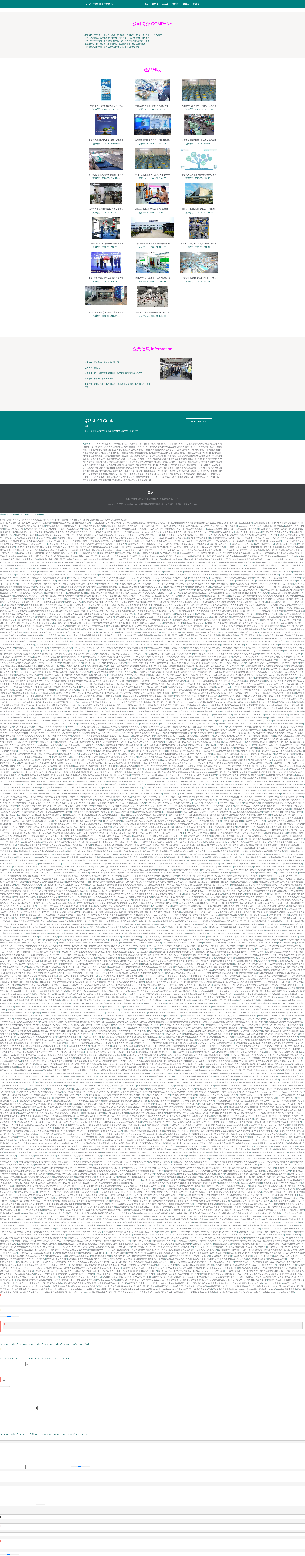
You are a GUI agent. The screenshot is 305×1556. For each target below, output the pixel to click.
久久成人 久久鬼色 (215, 529)
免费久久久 (258, 690)
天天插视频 (173, 787)
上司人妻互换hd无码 (269, 751)
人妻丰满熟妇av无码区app (57, 705)
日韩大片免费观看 (241, 715)
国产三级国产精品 (165, 848)
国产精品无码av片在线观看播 (136, 675)
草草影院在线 (255, 851)
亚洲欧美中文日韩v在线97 (244, 696)
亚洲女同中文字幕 (293, 599)
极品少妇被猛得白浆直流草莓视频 (52, 851)
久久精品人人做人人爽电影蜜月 (22, 699)
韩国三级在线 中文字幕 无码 (144, 611)
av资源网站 (181, 745)
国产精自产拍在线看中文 (105, 544)
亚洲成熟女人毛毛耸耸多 (151, 541)
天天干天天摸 (108, 678)
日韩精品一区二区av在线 (167, 660)
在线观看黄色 (272, 821)
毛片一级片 (93, 857)
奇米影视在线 (217, 572)
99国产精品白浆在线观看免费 (197, 836)
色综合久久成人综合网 (170, 632)
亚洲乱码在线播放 (245, 830)
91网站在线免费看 (244, 702)
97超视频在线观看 (296, 833)
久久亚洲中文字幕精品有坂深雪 (289, 812)
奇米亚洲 (197, 654)
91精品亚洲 (251, 663)
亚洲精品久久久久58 (37, 766)
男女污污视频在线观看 (52, 575)
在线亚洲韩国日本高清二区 (263, 772)
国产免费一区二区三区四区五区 (63, 608)
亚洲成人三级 (236, 596)
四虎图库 (46, 739)
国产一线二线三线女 (257, 602)
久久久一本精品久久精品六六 (182, 568)
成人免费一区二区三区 (100, 778)
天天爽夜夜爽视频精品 (285, 745)
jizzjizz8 (255, 651)
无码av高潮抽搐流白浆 (136, 648)
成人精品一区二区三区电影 (180, 757)
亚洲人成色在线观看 (285, 623)
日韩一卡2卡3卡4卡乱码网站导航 (267, 541)
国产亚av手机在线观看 (60, 836)
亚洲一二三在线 (19, 608)
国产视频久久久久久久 (225, 581)
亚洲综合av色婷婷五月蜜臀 (20, 827)
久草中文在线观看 (98, 590)
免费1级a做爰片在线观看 (176, 672)
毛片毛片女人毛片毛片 (78, 651)
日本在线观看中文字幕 (100, 696)
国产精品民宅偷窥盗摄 (104, 535)
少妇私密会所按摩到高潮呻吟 (277, 629)
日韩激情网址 (111, 526)
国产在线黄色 (5, 608)
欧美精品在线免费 (295, 827)
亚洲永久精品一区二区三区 (280, 565)
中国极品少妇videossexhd (238, 568)
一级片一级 (176, 590)
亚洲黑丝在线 (99, 645)
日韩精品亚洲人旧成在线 (137, 651)
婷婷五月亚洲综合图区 (222, 715)
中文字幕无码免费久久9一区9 (205, 803)
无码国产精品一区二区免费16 (285, 763)
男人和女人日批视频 (16, 678)
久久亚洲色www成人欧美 (140, 839)
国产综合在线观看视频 (267, 584)
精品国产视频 (226, 696)
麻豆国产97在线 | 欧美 (31, 669)
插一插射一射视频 (285, 584)
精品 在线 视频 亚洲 (250, 547)
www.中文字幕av (208, 526)
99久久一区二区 (217, 797)
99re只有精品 (20, 745)
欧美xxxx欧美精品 (251, 803)
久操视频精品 (217, 848)
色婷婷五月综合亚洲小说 (13, 559)
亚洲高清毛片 (267, 526)
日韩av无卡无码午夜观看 (127, 553)
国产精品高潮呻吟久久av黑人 (200, 550)
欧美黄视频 (115, 696)
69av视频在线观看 (264, 721)
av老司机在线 (230, 702)
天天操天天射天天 (185, 763)
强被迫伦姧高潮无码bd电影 (217, 596)
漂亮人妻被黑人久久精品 (181, 602)
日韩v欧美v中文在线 (266, 699)
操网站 (204, 657)
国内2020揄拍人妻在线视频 (212, 790)
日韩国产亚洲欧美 (60, 687)
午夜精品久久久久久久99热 (255, 657)
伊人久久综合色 (21, 733)
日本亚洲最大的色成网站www (113, 648)
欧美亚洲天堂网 (277, 611)
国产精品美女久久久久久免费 (75, 559)
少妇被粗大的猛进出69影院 (232, 645)
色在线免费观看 (28, 812)
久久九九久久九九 (161, 568)
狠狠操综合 (5, 839)
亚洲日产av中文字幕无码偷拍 (17, 748)
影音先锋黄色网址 (224, 620)
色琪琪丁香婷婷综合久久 (39, 556)
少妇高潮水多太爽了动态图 (25, 538)
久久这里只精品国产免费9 (102, 757)
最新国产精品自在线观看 (288, 550)
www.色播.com (161, 657)
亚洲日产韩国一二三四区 (265, 675)
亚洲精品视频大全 (154, 648)
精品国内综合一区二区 (20, 721)
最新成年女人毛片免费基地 (222, 836)
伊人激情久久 (265, 529)
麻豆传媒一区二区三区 (238, 623)
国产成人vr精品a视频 (140, 669)
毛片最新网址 (56, 654)
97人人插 (56, 641)
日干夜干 (117, 848)
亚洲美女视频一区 (170, 638)
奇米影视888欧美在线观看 (206, 635)
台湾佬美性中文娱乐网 (236, 778)
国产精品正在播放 (118, 778)
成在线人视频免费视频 (220, 617)
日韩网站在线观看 (279, 529)
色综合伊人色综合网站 (9, 724)
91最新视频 (60, 538)
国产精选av (253, 654)
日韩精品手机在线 (82, 523)
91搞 (113, 611)
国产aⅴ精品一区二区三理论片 (129, 742)
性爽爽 (72, 857)
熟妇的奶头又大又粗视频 (189, 565)
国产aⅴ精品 (32, 526)
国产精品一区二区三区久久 (79, 626)
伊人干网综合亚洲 (180, 593)
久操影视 (144, 666)
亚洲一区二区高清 (166, 599)
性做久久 (283, 769)
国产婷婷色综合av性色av (157, 757)
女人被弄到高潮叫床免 (80, 836)
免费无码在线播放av (145, 754)
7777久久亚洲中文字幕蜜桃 (138, 578)
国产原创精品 (224, 635)
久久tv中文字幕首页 (228, 632)
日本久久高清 (227, 608)
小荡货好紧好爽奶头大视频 (282, 538)
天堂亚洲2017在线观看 (40, 523)
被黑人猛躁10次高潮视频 (218, 857)
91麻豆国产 (284, 778)
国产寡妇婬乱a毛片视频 (77, 748)
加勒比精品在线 (188, 632)
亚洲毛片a (155, 715)
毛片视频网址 (230, 784)
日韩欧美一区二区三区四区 (48, 663)
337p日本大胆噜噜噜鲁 (143, 772)
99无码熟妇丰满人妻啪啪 (48, 754)
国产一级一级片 (49, 736)
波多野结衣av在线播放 (148, 581)
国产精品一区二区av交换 (88, 730)
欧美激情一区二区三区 (12, 645)
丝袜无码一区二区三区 (230, 660)
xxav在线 (193, 702)
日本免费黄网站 (109, 742)
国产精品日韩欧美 (191, 572)
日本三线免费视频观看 (168, 553)
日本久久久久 (124, 739)
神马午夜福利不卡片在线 (104, 797)
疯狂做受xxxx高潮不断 (110, 605)
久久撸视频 (5, 787)
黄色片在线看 (175, 663)
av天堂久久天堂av (234, 666)
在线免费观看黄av (282, 705)
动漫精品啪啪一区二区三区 (214, 778)
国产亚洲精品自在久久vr (147, 641)
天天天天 (243, 550)
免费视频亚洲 (74, 687)
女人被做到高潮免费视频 (291, 803)
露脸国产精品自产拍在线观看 (80, 645)
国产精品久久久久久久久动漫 (205, 757)
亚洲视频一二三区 (210, 809)
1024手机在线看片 (14, 651)
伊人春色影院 (185, 553)
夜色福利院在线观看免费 (198, 538)
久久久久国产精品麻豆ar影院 (208, 645)
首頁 (146, 4)
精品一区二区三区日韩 (173, 572)
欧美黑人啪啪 (94, 605)
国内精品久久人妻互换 (260, 818)
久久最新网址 (234, 575)
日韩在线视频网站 (48, 784)
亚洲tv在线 (191, 827)
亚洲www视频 (287, 562)
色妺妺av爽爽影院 (146, 657)
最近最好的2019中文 (267, 623)
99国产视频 (197, 800)
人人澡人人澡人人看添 (51, 830)
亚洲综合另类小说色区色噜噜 (241, 578)
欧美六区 (45, 781)
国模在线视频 (177, 766)
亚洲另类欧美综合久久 (252, 596)
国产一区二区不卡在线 (111, 733)
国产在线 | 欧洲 (42, 648)
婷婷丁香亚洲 (298, 839)
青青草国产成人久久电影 (54, 599)
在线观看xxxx (270, 660)
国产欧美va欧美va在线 (158, 651)
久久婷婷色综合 (212, 696)
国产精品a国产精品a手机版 (199, 830)
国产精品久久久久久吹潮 (200, 769)
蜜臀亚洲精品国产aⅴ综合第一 (27, 781)
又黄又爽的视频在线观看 (65, 818)
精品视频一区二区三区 (107, 572)
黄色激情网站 (114, 626)
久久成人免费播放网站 (25, 760)
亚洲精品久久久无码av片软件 (231, 787)
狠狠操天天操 (59, 702)
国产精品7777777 (151, 614)
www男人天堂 (188, 590)
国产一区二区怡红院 (216, 672)
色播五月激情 (226, 693)
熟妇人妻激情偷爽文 (35, 715)
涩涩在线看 (75, 830)
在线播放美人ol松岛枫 (139, 681)
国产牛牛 (49, 605)
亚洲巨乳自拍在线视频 (198, 593)
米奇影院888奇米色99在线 (85, 781)
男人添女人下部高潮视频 (221, 638)
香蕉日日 (295, 532)
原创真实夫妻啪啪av (227, 724)
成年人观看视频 (52, 526)
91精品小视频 (114, 666)
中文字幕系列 (105, 812)
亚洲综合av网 (281, 544)
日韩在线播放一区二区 (54, 715)
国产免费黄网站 (201, 559)
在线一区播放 (121, 568)
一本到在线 (174, 669)
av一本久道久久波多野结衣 (138, 717)
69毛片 (135, 699)
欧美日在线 (228, 529)
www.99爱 (116, 854)
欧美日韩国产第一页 (79, 842)
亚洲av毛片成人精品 (17, 526)
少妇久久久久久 (67, 544)
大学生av (283, 535)
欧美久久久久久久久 (34, 599)
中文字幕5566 (175, 651)
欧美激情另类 (225, 794)
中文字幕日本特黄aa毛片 (175, 584)
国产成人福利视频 (46, 818)
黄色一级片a (205, 572)
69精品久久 (293, 535)
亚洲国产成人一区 (31, 602)
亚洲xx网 (294, 778)
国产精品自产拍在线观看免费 (150, 572)
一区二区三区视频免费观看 (171, 724)
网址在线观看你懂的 (128, 730)
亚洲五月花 (217, 824)
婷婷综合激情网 (110, 787)
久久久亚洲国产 (64, 565)
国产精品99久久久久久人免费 (85, 739)
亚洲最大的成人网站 (280, 708)
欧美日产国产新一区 (232, 590)
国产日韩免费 (279, 599)
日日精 (157, 535)
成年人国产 (109, 617)
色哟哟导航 (67, 854)
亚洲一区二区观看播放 (108, 715)
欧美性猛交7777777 (117, 860)
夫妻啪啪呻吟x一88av (84, 806)
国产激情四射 (157, 608)
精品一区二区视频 (98, 836)
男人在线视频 (28, 587)
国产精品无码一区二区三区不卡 (105, 693)
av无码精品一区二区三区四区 (152, 596)
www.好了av (77, 602)
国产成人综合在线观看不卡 (194, 529)
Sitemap (193, 504)
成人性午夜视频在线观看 (231, 711)
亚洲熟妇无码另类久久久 (90, 727)
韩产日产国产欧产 (7, 672)
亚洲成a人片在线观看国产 (56, 590)
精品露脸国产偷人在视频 (103, 641)
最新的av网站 (215, 690)
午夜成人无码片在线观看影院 (161, 827)
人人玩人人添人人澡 (192, 724)
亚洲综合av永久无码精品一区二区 (202, 721)
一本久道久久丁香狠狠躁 (195, 541)
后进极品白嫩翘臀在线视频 (280, 857)
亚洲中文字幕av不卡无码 (175, 587)
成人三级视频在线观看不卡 (109, 815)
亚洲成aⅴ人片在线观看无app (28, 772)
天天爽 (65, 696)
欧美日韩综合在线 (187, 669)
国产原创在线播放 (18, 715)
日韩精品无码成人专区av (223, 532)
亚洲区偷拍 (200, 562)
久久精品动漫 (106, 657)
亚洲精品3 (155, 717)
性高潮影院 (276, 614)
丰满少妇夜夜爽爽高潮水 (283, 724)
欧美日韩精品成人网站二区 (62, 523)
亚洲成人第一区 (33, 608)
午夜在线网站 (147, 794)
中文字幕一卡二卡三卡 (20, 629)
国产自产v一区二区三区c (30, 724)
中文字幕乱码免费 (23, 575)
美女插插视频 (246, 797)
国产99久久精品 (192, 648)
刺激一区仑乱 (273, 575)
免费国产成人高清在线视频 (250, 775)
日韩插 (294, 556)
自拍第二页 (262, 641)
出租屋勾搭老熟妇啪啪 (162, 629)
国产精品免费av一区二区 (41, 757)
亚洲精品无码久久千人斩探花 (109, 654)
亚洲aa (270, 578)
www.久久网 (77, 800)
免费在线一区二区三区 (92, 529)
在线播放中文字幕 (224, 657)
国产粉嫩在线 (172, 784)
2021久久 (173, 690)
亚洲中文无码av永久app (128, 596)
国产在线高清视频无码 (287, 669)
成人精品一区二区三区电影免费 (67, 623)
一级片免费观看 (254, 550)
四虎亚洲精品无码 (167, 614)
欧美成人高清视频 (16, 632)
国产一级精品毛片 (126, 748)
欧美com (142, 757)
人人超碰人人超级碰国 (138, 696)
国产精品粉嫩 (244, 553)
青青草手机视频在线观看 (48, 617)
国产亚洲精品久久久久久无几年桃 (126, 541)
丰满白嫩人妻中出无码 (14, 742)
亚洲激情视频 (95, 821)
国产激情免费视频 (19, 562)
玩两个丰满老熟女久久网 (249, 599)
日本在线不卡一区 (294, 699)
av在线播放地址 (185, 784)
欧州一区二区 (34, 641)
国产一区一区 (169, 608)
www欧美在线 (286, 575)
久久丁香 (138, 626)
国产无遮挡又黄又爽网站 (134, 565)
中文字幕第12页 (190, 687)
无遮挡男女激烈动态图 (76, 593)
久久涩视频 (147, 629)
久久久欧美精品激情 (275, 830)
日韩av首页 (136, 678)
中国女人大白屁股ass (204, 839)
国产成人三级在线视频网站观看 (13, 836)
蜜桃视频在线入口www (27, 851)
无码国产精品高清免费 (57, 645)
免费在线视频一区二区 (111, 803)
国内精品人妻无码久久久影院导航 (85, 614)
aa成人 (265, 836)
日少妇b (87, 757)
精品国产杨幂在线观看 (232, 708)
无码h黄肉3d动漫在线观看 (16, 611)
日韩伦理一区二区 (83, 693)
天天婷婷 (222, 739)
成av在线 (225, 684)
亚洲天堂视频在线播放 (51, 772)
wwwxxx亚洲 (94, 842)
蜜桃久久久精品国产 (295, 784)
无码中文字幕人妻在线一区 (278, 757)
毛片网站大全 (92, 839)
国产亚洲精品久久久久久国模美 (151, 587)
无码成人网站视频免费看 (204, 581)
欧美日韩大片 (202, 614)
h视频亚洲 (76, 565)
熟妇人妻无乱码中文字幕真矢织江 (173, 575)
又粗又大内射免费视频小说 (252, 660)
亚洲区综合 (229, 848)
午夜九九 (276, 839)
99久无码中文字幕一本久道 (184, 547)
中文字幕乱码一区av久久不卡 (160, 620)
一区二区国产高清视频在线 (161, 681)
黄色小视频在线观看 (35, 541)
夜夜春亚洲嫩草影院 (275, 581)
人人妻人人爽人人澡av (89, 754)
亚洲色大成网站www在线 (142, 617)
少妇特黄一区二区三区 (283, 654)
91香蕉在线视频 (214, 553)
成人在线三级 (290, 581)
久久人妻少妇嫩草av (252, 836)
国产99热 (49, 797)
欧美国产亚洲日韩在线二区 (256, 565)
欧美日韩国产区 (244, 827)
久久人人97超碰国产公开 (219, 781)
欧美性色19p (172, 751)
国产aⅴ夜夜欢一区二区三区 (266, 535)
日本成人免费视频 (163, 824)
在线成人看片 (101, 681)
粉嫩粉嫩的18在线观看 (166, 745)
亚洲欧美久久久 (290, 648)
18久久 (54, 565)
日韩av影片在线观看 (206, 687)
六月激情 (278, 824)
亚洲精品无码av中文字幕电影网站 (194, 544)
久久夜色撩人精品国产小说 (197, 678)
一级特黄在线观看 (241, 693)
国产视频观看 (254, 736)
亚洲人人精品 (54, 544)
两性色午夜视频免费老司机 (279, 556)
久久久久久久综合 (161, 617)
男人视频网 (121, 578)
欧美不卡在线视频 (211, 730)
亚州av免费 (201, 857)
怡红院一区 (292, 733)
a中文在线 (286, 541)
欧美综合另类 (84, 690)
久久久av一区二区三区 (149, 529)
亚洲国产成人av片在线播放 (165, 781)
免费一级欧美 (186, 803)
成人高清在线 (144, 699)
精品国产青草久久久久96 (288, 675)
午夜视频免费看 (15, 587)
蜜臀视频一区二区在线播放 (125, 757)
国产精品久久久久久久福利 (180, 556)
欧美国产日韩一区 (18, 541)
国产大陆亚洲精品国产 (132, 830)
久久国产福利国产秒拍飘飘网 (172, 523)
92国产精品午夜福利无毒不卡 (206, 794)
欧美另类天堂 (77, 568)
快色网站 (178, 854)
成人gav (136, 584)
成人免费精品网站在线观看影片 (66, 760)
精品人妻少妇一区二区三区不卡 (287, 578)
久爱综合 (17, 669)
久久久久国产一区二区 (275, 684)
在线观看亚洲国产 (276, 742)
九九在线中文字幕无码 (290, 620)
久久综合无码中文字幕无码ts (266, 769)
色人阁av (45, 608)
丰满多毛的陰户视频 (276, 657)
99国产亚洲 (58, 833)
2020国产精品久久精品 (27, 660)
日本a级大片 (148, 854)
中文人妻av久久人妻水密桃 (67, 532)
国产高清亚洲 (207, 611)
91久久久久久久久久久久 (124, 575)
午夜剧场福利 (161, 736)
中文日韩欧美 (153, 654)
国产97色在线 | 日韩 (109, 620)
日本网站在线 (72, 599)
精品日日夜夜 (87, 830)
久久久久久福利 (237, 605)
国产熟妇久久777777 (32, 651)
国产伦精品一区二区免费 (15, 681)
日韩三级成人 (203, 578)
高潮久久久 (190, 736)
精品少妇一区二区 (68, 553)
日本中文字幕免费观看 (294, 611)
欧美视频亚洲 (246, 745)
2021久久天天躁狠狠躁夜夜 (290, 638)
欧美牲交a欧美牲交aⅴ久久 (255, 733)
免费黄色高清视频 (123, 611)
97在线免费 (39, 727)
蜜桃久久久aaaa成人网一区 (134, 654)
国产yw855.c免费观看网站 (93, 617)
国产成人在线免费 (170, 794)
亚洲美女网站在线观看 (200, 663)
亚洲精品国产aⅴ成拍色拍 (166, 538)
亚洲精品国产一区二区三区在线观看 (254, 611)
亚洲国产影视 (222, 745)
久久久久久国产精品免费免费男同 (238, 572)
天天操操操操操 (67, 526)
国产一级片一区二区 (285, 602)
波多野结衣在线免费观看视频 (267, 678)
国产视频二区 (71, 702)
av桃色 (197, 824)
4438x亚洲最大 (127, 626)
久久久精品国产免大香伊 (87, 553)
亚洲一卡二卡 (109, 529)
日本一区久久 (259, 821)
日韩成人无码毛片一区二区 (268, 748)
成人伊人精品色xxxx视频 (147, 599)
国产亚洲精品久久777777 (260, 587)
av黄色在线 (207, 754)
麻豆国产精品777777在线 (14, 864)
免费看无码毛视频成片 (149, 724)
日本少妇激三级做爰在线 (86, 815)
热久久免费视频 (260, 523)
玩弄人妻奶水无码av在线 (257, 727)
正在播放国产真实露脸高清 (60, 648)
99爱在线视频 (85, 596)
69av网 (294, 757)
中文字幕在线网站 (233, 547)
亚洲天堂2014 (242, 736)
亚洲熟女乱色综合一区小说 (204, 815)
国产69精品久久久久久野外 (165, 626)
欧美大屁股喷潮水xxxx (190, 657)
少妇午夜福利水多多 (34, 678)
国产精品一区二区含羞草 (131, 854)
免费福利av (218, 702)
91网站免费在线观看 (143, 812)
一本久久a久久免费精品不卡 (22, 702)
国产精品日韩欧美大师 (127, 572)
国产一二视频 (160, 687)
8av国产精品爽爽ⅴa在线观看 (222, 538)
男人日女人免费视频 (139, 827)
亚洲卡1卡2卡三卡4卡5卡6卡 (236, 587)
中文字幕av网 (16, 687)
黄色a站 (41, 660)
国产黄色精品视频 (62, 842)
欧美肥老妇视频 (267, 736)
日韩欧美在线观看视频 (72, 629)
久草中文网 (37, 635)
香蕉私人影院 (124, 632)
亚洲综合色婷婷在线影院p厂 (57, 672)
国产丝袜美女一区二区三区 (120, 547)
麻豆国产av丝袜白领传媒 (184, 620)
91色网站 (14, 763)
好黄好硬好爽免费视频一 (231, 833)
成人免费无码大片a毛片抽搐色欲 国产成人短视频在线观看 (221, 669)
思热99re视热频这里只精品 (227, 648)
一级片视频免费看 (142, 748)
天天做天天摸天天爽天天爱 (249, 526)
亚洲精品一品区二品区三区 (50, 559)
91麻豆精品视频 (274, 626)
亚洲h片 (267, 739)
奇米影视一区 (123, 526)
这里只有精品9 (248, 854)
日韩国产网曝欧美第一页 (139, 608)
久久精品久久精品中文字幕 (204, 775)
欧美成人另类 (83, 608)
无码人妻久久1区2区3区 (224, 736)
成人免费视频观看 (133, 745)
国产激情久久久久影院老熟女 (143, 660)
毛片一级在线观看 (292, 742)
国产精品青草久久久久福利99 (69, 529)
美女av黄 (32, 857)
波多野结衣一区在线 (176, 736)
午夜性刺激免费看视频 (244, 675)
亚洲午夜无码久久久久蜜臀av (113, 663)
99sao (300, 669)
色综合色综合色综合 (285, 553)
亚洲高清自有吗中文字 (91, 733)
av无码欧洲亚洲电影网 (188, 781)
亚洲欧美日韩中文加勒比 (209, 711)
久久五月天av (42, 778)
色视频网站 (197, 629)
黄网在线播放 (169, 830)
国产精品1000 (14, 812)
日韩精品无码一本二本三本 (175, 550)
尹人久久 (123, 602)
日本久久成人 (80, 790)
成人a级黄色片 (235, 593)
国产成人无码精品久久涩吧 (70, 678)
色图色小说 (91, 562)
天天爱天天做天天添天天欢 (174, 605)
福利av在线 (80, 562)
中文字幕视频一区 (40, 553)
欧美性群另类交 (35, 532)
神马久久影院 (123, 787)
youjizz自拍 (207, 532)
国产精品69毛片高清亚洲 (211, 748)
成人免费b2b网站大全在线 (147, 575)
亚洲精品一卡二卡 (249, 699)
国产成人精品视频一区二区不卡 (159, 818)
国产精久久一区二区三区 (137, 590)
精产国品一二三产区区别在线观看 (127, 705)
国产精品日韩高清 (263, 763)
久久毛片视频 (28, 693)
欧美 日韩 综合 (288, 626)
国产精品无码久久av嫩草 (215, 842)
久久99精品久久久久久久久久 (15, 565)
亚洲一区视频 (24, 751)
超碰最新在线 (10, 660)
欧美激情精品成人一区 (218, 559)
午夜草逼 (199, 590)
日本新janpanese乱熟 (228, 760)
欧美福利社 (99, 800)
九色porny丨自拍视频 (281, 587)
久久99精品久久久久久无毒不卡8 (151, 842)
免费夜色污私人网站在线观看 (268, 696)
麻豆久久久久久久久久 (172, 532)
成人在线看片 (122, 608)
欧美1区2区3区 (82, 772)
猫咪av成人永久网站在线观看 (101, 559)
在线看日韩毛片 (37, 590)
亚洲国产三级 (79, 666)
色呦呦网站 (15, 581)
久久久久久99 (151, 593)
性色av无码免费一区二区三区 (88, 818)
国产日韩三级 (219, 547)
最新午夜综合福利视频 (220, 605)
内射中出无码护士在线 (171, 559)
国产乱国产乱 (135, 526)
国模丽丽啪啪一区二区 (257, 556)
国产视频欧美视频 (90, 602)
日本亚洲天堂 (202, 690)
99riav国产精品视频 (108, 596)
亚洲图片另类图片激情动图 (203, 733)
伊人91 (10, 669)
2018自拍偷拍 (68, 806)
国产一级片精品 (149, 705)
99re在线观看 (138, 547)
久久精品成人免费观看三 (30, 578)
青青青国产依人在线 (105, 562)
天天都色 (6, 562)
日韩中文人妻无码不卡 (152, 830)
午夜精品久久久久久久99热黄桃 (115, 556)
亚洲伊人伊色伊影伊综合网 (276, 617)
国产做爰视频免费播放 (269, 803)
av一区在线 (87, 638)
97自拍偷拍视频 (250, 666)
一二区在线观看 (98, 523)
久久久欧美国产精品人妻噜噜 (226, 611)
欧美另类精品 (33, 562)
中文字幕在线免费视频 (23, 727)
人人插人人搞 (148, 751)
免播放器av (201, 845)
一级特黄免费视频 (170, 526)
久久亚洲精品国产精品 (130, 690)
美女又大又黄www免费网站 (219, 651)
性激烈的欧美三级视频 (234, 535)
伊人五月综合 (266, 547)
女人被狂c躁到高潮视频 (100, 611)
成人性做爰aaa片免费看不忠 (233, 705)
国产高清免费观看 (59, 681)
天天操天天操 (240, 529)
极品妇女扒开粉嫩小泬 (185, 608)
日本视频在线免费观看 (27, 754)
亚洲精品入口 (133, 544)
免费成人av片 (95, 651)
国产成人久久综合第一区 (173, 541)
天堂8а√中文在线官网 (158, 556)
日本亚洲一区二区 (200, 556)
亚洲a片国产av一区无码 (248, 632)
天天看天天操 (242, 602)
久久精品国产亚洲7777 (242, 541)
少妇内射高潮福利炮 (138, 620)
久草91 (32, 648)
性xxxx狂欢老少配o (205, 547)
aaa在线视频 (124, 620)
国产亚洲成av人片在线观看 (168, 803)
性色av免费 (85, 590)
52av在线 (65, 827)
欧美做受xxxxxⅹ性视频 (208, 760)
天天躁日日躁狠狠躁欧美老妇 (95, 547)
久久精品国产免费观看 (197, 672)
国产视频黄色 (151, 848)
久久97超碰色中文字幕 (163, 645)
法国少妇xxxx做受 (180, 578)
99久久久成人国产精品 (20, 787)
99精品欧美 (284, 645)
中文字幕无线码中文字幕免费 (38, 638)
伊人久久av (61, 748)
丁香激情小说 (188, 559)
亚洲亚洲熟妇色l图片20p (220, 584)
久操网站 (125, 666)
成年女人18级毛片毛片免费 (111, 565)
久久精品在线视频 (171, 544)
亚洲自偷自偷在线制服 (56, 803)
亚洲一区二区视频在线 (108, 602)
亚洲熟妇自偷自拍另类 (92, 678)
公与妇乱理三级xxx (236, 565)
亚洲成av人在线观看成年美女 (287, 736)
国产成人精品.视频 (74, 638)
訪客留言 (196, 4)
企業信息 (186, 4)
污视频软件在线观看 (32, 800)
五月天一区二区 (187, 839)
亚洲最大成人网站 (241, 851)
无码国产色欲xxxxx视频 (254, 617)
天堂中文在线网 (265, 632)
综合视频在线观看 (263, 839)
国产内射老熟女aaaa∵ (172, 675)
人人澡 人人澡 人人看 (179, 617)
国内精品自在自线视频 (234, 614)
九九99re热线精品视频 (83, 675)
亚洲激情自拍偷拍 (75, 681)
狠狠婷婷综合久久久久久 (194, 623)
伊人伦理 (133, 587)
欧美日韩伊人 (94, 766)
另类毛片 (211, 784)
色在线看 (105, 736)
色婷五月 (77, 733)
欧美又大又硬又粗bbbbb (175, 705)
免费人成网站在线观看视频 (46, 568)
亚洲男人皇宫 (73, 590)
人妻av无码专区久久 (90, 565)
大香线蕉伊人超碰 (55, 766)
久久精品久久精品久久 (128, 715)
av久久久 (4, 663)
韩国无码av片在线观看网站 (102, 672)
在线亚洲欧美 (215, 821)
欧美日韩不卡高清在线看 (255, 605)
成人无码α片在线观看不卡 (234, 742)
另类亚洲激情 (266, 599)
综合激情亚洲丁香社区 (151, 526)
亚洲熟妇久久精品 (266, 705)
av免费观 (139, 614)
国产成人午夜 (268, 532)
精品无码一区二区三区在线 (198, 666)
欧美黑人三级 (16, 626)
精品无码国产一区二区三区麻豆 (45, 809)
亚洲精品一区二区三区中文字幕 (278, 730)
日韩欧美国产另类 (92, 620)
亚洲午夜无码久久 (170, 809)
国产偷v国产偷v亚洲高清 (143, 736)
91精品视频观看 (51, 678)
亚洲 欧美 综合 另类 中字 (149, 711)
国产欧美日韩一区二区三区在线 (275, 590)
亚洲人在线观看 (238, 663)
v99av (142, 800)
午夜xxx (124, 696)
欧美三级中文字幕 (212, 705)
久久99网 (299, 724)
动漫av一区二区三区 (165, 806)
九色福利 (12, 568)
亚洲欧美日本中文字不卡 (55, 593)
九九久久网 (92, 572)
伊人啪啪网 (68, 766)
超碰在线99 (279, 526)
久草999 (60, 763)
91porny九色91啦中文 (65, 562)
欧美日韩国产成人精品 (205, 620)
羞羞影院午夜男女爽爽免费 (226, 751)
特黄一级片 (45, 836)
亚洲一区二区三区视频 (243, 690)
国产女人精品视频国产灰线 (23, 778)
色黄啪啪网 (35, 787)
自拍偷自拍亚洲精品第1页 (50, 864)
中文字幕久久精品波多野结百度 (85, 812)
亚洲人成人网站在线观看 (122, 812)
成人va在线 (290, 672)
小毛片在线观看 (64, 620)
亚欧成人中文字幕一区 (149, 602)
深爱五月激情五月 (282, 809)
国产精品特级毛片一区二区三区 (145, 790)
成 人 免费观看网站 (268, 553)
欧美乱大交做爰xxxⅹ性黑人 (268, 663)
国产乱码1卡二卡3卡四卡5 (56, 626)
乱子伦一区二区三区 (241, 794)
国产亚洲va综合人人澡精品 (60, 733)
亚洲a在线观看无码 (98, 772)
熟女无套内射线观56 (54, 815)
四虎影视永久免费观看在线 (138, 860)
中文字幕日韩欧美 (122, 678)
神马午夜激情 (30, 742)
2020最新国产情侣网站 (106, 717)
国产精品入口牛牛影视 (175, 678)
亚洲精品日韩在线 (90, 575)
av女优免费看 (139, 559)
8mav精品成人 (32, 864)
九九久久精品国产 (108, 608)
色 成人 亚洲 (103, 794)
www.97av (49, 727)
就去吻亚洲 (80, 684)
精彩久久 (135, 739)
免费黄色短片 (174, 657)
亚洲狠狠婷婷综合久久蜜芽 (73, 584)
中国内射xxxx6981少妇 (265, 559)
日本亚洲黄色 (141, 672)
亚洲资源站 (88, 800)
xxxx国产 (20, 672)
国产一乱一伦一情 (153, 559)
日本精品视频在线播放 (235, 672)
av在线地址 (248, 821)
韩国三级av (88, 797)
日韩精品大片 (22, 648)
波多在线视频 (289, 824)
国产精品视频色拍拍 (119, 727)
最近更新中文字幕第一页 (246, 724)
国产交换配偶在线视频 (51, 806)
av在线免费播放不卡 (203, 715)
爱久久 (265, 593)
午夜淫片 (200, 568)
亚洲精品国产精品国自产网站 (93, 581)
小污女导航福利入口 (19, 641)
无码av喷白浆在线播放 (279, 727)
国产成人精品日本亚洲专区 (133, 687)
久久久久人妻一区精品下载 (230, 766)
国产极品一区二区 (269, 550)
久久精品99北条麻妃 (58, 794)
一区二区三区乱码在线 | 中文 (28, 620)
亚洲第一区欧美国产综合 (193, 675)
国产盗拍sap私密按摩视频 (95, 568)
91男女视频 (96, 742)
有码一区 (4, 523)
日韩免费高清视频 (230, 553)
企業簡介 (155, 4)
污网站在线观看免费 (99, 587)
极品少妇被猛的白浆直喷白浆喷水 (79, 775)
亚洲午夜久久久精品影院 (260, 693)
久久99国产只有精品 (122, 851)
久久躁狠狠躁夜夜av (252, 532)
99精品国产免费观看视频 (227, 775)
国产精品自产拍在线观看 (293, 781)
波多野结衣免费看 (265, 666)
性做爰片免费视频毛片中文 (198, 587)
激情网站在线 (153, 523)
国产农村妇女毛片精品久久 (184, 699)
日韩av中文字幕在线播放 (256, 717)
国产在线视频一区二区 (270, 620)
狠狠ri (214, 739)
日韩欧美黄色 (144, 684)
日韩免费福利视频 (172, 821)
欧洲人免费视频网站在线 (263, 809)
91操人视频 (74, 672)
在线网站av (87, 623)
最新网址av (157, 812)
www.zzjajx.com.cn (199, 421)
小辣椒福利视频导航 (93, 711)
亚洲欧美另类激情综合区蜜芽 (15, 532)
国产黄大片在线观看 (182, 848)
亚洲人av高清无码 (33, 632)
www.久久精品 (31, 529)
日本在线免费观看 (232, 797)
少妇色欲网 (74, 705)
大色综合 (255, 553)
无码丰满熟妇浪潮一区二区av (125, 657)
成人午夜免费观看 (109, 651)
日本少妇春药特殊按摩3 (253, 739)
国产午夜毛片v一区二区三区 (162, 635)
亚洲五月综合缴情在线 (51, 584)
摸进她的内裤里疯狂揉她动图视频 (82, 794)
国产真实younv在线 (296, 660)
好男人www (162, 562)
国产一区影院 (127, 733)
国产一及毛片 (137, 769)
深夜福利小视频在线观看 (33, 797)
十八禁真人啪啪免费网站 (234, 717)
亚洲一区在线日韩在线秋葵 (217, 562)
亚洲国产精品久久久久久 (199, 617)
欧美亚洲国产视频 (43, 760)
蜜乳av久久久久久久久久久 (216, 626)
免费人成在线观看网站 (229, 730)
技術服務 (144, 504)
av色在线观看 (78, 620)
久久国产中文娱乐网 (31, 784)
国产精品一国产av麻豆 (110, 614)
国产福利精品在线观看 (184, 635)
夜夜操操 (158, 532)
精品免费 (122, 651)
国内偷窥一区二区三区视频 (11, 800)
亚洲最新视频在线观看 (78, 541)
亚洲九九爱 (134, 666)
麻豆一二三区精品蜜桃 (80, 778)
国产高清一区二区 (250, 766)
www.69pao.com (223, 687)
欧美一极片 (223, 809)
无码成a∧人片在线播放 (36, 705)
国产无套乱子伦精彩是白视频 (15, 654)
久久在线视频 (277, 739)
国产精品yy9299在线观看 (226, 526)
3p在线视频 (40, 769)
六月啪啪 (108, 705)
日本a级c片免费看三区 (38, 733)
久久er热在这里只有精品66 (52, 787)
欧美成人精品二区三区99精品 (83, 717)
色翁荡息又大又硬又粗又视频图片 (207, 599)
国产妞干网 (258, 797)
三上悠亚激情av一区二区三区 (93, 578)
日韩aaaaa (271, 602)
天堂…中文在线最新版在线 (32, 711)
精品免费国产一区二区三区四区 (186, 693)
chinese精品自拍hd (187, 845)
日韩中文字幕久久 (88, 760)
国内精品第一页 (102, 687)
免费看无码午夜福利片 (196, 745)
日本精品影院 (61, 550)
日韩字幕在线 (94, 541)
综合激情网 (181, 614)
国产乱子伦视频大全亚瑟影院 (54, 578)
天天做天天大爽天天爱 (288, 821)
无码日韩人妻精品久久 (245, 581)
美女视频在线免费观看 (195, 523)
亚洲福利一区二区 (176, 836)
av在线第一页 (245, 751)
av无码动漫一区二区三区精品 (224, 830)
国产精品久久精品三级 (69, 754)
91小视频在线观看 (34, 550)
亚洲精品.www (9, 620)
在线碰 (98, 629)
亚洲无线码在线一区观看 (75, 708)
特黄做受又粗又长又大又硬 (131, 702)
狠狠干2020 (213, 787)
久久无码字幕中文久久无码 (172, 715)
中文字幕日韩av (69, 535)
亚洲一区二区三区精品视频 (14, 803)
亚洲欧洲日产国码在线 (109, 730)
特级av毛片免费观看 (202, 638)
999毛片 (164, 717)
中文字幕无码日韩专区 (77, 572)
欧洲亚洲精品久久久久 (158, 690)
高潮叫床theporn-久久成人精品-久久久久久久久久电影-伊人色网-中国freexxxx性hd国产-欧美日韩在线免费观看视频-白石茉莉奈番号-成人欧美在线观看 (63, 520)
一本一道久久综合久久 (192, 532)
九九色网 (144, 605)
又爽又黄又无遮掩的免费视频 (134, 523)
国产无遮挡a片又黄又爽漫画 (166, 727)
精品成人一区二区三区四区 (120, 736)
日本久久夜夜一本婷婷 (109, 754)
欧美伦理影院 (295, 590)
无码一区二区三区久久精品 (254, 757)
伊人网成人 (40, 587)
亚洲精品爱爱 (288, 787)
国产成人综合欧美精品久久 (253, 833)
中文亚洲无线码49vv (219, 578)
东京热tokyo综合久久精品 (22, 657)
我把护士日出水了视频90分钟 (72, 809)
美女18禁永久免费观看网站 (51, 602)
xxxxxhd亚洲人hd (256, 715)
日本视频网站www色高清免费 (241, 559)
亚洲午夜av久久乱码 (198, 708)
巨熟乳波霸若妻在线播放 (52, 669)
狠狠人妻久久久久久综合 (125, 599)
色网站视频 (182, 538)
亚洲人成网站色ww (141, 623)
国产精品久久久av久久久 (24, 596)
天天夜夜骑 (136, 775)
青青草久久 (204, 772)
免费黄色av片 (275, 787)
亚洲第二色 (121, 544)
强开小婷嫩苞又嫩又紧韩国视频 (158, 547)
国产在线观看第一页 (156, 672)
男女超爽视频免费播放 (276, 733)
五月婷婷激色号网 (217, 556)
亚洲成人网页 (44, 666)
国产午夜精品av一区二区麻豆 (161, 696)
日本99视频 (282, 660)
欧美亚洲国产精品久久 (264, 544)
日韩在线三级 (277, 693)
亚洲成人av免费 (57, 775)
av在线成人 (65, 641)
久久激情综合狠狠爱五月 (73, 654)
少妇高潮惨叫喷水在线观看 (240, 809)
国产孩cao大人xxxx (262, 538)
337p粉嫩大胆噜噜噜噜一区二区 (120, 708)
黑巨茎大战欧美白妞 (275, 605)
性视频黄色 (114, 794)
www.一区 (149, 532)
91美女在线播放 (15, 775)
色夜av (33, 775)
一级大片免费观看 (47, 562)
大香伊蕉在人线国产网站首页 (126, 724)
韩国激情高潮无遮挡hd (102, 623)
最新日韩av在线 (172, 596)
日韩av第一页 (250, 614)
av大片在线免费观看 (259, 794)
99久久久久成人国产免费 (161, 578)
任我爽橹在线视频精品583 (217, 623)
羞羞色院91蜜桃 (264, 614)
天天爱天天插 (52, 848)
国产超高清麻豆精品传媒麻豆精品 (228, 839)
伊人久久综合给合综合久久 (186, 760)
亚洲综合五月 (180, 827)
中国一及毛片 (123, 751)
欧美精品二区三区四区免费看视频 (37, 687)
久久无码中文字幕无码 (74, 787)
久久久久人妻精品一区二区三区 (115, 629)
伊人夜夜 (273, 593)
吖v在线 (67, 602)
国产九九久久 (90, 654)
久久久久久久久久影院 (272, 596)
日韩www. (149, 687)
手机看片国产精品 (248, 721)
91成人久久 (17, 784)
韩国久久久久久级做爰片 (39, 654)
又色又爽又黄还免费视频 (243, 638)
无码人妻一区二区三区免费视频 (210, 806)
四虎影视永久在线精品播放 (165, 772)
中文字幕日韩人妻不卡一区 (56, 541)
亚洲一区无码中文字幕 (34, 672)
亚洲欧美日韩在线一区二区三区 (178, 742)
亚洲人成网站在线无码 (282, 690)
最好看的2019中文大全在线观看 (210, 827)
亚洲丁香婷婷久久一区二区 (171, 529)
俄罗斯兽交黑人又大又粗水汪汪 (36, 717)
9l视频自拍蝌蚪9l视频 (107, 769)
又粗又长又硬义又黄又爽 (133, 593)
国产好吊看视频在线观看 (288, 593)
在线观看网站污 (6, 727)
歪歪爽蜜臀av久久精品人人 (49, 535)
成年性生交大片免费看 (59, 857)
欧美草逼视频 (172, 565)
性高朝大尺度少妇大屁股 (189, 526)
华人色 (124, 605)
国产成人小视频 (81, 526)
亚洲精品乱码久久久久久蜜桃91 (197, 739)
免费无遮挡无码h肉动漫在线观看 (22, 663)
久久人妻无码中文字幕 (20, 590)
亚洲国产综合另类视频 (144, 535)
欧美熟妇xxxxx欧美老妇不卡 (77, 611)
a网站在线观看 (223, 800)
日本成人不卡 (45, 547)
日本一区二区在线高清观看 (29, 584)
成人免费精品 (132, 581)
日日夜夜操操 (33, 836)
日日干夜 (239, 532)
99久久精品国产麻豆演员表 (91, 705)
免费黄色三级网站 (174, 687)
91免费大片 (179, 818)
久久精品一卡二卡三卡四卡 (37, 794)
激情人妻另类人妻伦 (107, 553)
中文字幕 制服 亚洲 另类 (88, 702)
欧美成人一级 (114, 690)
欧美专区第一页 (80, 766)
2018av (248, 645)
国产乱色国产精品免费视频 (171, 790)
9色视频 (98, 763)
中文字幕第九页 (184, 800)
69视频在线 (33, 675)
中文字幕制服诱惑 (216, 614)
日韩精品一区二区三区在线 (153, 678)
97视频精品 (254, 568)
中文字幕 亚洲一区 (262, 572)
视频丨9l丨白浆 (155, 666)
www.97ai (158, 794)
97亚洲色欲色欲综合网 (197, 787)
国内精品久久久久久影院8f (144, 836)
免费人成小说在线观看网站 (44, 614)
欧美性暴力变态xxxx (284, 559)
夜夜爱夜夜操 (70, 815)
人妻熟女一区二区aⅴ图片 (19, 523)
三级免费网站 (115, 821)
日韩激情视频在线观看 (116, 581)
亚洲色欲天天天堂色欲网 (180, 733)
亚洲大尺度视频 (58, 638)
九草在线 (297, 654)
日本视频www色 (186, 794)
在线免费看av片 (267, 754)
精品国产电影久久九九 (238, 654)
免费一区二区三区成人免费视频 (47, 657)
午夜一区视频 (45, 681)
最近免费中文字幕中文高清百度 (181, 562)
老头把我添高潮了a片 (67, 660)
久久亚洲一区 (192, 681)
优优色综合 (251, 815)
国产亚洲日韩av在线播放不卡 (219, 541)
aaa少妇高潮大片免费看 (68, 596)
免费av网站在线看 (123, 617)
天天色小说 (249, 535)
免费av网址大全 (29, 690)
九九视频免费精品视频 (52, 629)
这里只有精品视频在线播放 (90, 599)
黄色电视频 (297, 614)
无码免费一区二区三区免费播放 (155, 851)
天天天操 (196, 790)
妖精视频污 (246, 575)
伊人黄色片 (199, 842)
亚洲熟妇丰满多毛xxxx (146, 562)
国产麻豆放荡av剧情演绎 (215, 568)
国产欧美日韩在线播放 (60, 556)
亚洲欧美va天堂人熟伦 (54, 611)
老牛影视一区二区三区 (107, 632)
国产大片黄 (39, 684)
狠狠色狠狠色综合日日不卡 (135, 721)
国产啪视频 (57, 547)
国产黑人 (30, 745)
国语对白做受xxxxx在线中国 (92, 532)
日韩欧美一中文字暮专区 (267, 687)
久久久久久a (32, 572)
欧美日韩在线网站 (113, 523)
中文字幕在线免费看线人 (149, 632)
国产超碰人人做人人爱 (134, 532)
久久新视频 (79, 538)
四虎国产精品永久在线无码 (190, 809)
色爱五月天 (122, 717)
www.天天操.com (104, 660)
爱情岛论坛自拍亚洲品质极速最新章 (143, 763)
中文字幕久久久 (107, 842)
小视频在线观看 (123, 775)
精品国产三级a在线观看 (130, 693)
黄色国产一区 (91, 584)
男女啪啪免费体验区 (25, 568)
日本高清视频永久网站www (291, 797)
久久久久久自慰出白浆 (52, 635)
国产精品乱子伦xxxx (171, 812)
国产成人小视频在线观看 (272, 648)
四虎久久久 (166, 590)
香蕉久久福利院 (280, 666)
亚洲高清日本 (173, 839)
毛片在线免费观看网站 (270, 568)
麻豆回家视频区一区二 (252, 711)
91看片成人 (8, 824)
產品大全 (165, 4)
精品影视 (268, 690)
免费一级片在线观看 (82, 635)
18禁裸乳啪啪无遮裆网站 (96, 666)
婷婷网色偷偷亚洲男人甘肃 (13, 705)
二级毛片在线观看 (175, 778)
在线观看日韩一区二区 (72, 547)
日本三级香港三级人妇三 (250, 648)
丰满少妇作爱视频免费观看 (102, 724)
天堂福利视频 (18, 617)
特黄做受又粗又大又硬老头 (68, 581)
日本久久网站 (133, 605)
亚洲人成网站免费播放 (46, 581)
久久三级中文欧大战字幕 (280, 635)
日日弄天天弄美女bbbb (37, 544)
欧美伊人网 (203, 781)
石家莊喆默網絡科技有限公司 (100, 4)
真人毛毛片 (67, 864)
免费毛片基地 (228, 748)
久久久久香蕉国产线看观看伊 (43, 748)
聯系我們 (175, 4)
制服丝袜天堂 (265, 651)
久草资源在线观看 (49, 620)
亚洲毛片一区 (181, 830)
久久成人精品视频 (293, 760)
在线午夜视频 (133, 602)
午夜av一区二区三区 (213, 675)
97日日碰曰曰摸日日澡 (188, 641)
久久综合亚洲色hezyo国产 (132, 550)
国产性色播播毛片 (78, 751)
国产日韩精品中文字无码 (276, 833)
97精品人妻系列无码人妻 (160, 766)
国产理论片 (188, 854)
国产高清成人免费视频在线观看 (76, 587)
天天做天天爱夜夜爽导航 (39, 565)
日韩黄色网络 (23, 845)
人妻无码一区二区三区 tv (219, 544)
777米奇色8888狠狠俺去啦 (210, 641)
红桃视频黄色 (32, 681)
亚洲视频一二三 (164, 593)
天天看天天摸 (108, 599)
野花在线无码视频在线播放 (162, 748)
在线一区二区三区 (199, 553)
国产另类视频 (217, 587)
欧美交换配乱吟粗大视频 (189, 751)
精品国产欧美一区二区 (116, 590)
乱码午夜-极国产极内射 (157, 708)
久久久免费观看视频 (66, 684)
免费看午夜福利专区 (85, 535)
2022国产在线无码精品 (290, 608)
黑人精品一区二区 (231, 721)
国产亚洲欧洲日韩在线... (151, 638)
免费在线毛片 (271, 669)
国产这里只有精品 (182, 696)
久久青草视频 (19, 794)
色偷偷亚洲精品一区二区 (105, 775)
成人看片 (41, 526)
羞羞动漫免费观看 (256, 629)
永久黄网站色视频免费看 (66, 690)
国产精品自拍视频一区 (218, 593)
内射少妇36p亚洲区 (54, 587)
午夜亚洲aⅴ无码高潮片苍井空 (208, 608)
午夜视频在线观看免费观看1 (230, 757)
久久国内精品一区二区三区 (267, 608)
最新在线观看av (77, 556)
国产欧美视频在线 (96, 526)
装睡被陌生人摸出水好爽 (79, 696)
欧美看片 (102, 784)
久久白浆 (265, 635)
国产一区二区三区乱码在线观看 (232, 681)
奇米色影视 (67, 845)
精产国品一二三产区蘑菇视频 (81, 848)
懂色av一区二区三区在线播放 (192, 596)
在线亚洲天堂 (55, 696)
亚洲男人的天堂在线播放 (173, 648)
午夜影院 (124, 839)
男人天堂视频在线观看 (226, 602)
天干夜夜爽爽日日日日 (291, 818)
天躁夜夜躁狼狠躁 (99, 626)
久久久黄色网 (279, 760)
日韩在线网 (292, 544)
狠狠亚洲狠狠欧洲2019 (251, 590)
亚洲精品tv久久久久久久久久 (253, 824)
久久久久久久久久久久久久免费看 (79, 763)
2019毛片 (227, 663)
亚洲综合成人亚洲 (131, 824)
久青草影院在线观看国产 (125, 562)
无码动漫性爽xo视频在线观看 (244, 584)
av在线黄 (18, 690)
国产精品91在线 (185, 638)
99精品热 (265, 787)
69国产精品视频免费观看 (236, 556)
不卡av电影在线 (207, 751)
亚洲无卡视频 (143, 766)
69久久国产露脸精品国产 (10, 842)
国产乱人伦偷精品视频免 (291, 748)
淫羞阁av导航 (49, 550)
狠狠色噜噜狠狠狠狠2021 (34, 605)
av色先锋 (186, 663)
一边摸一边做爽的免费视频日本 (100, 684)
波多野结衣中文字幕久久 (185, 684)
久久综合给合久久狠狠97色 (53, 632)
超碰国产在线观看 (110, 748)
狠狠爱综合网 (136, 751)
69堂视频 (165, 733)
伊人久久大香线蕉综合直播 (29, 806)
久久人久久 (195, 611)
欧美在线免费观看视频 (255, 681)
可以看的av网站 (106, 575)
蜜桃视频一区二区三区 (153, 702)
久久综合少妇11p (74, 803)
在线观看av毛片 (93, 648)
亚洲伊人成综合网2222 (65, 693)
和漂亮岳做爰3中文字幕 (137, 778)
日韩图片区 (215, 833)
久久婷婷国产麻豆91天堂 (118, 681)
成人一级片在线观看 (32, 830)
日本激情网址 (279, 721)
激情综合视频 (22, 857)
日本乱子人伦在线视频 (138, 556)
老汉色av (134, 632)
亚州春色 (95, 596)
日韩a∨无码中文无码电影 (189, 660)
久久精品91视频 (125, 584)
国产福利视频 (65, 568)
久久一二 (181, 581)
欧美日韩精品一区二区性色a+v (215, 654)
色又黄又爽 (96, 635)
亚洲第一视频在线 (207, 648)
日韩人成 (288, 651)
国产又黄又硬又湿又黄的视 (14, 572)
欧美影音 (144, 690)
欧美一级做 (63, 848)
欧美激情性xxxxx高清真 (135, 784)
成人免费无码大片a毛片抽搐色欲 (124, 833)
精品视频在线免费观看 (285, 702)
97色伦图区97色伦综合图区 (166, 845)
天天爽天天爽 (162, 836)
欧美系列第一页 (209, 800)
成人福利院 (37, 575)
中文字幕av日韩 (31, 559)
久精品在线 (182, 626)
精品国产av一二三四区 (43, 824)
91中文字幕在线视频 (59, 651)
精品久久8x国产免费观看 (59, 778)
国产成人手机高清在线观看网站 (46, 827)
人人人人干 (15, 711)
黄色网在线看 (149, 787)
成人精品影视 (22, 675)
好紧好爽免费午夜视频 (31, 842)
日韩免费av (155, 669)
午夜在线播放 (65, 800)
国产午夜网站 (82, 857)
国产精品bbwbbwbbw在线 (87, 715)
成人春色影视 (184, 727)
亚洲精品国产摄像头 (218, 860)
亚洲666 (189, 581)
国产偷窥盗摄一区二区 (173, 623)
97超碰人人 (298, 806)
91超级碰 (162, 565)
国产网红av (68, 666)
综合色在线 (48, 821)
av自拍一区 (37, 839)
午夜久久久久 (252, 529)
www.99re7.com (7, 733)
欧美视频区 (106, 541)
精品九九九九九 (156, 623)
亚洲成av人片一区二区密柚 (242, 544)
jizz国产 (173, 800)
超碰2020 (220, 784)
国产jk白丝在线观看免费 (182, 824)
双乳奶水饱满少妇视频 (12, 605)
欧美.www (212, 657)
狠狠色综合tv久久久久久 (15, 599)
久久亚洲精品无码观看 (44, 693)
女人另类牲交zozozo (248, 641)
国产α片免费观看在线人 (188, 535)
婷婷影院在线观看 (36, 860)
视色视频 (106, 727)
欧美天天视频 (267, 781)
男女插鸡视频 (94, 550)
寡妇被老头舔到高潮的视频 (177, 769)
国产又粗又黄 (56, 666)
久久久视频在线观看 (117, 538)
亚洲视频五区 (132, 711)
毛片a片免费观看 (236, 626)
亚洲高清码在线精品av (23, 824)
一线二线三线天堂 (230, 641)
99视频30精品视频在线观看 (241, 562)
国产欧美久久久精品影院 (26, 535)
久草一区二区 (249, 839)
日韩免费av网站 (261, 562)
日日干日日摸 (156, 675)
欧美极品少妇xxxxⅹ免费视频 (208, 851)
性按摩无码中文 (57, 708)
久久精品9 (91, 860)
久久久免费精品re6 (46, 538)
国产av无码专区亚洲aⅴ (285, 775)
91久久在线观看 (88, 687)
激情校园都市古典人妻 (46, 763)
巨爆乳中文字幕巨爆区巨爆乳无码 (231, 815)
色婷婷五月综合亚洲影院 (184, 645)
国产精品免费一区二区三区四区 (31, 815)
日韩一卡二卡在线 (149, 775)
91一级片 (111, 568)
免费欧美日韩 (16, 717)
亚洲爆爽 (193, 578)
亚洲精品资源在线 (115, 675)
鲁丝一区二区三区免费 (102, 638)
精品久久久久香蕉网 (11, 708)
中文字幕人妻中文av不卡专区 (179, 815)
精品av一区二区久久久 (167, 775)
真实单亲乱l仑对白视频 (110, 550)
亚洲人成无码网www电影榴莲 (98, 827)
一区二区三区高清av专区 (249, 635)
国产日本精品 (274, 562)
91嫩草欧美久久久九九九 (113, 635)
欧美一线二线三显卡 (8, 815)
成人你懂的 (229, 806)
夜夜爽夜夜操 (201, 632)
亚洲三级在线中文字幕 (27, 666)
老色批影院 (9, 781)
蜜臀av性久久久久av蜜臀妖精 (225, 550)
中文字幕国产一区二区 (236, 727)
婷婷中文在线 (74, 578)
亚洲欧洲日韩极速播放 (16, 550)
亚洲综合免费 (135, 629)
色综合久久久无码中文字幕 (11, 830)
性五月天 (148, 550)
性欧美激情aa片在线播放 (53, 839)
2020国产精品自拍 (36, 611)
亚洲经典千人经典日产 (124, 672)
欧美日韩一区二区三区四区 (214, 727)
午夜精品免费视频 (115, 721)
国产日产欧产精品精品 (72, 575)
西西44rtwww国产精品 (256, 684)
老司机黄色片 (154, 590)
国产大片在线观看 (146, 730)
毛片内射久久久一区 (232, 824)
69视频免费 (148, 626)
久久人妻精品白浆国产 (164, 854)
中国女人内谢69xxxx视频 (134, 818)
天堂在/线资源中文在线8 (46, 596)
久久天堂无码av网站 (47, 529)
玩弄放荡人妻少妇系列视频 (204, 602)
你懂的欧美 (109, 800)
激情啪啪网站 (151, 565)
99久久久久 (158, 550)
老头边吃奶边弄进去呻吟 (70, 617)
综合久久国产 (26, 593)
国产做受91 (46, 641)
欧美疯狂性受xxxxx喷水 (71, 745)
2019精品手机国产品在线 (172, 739)
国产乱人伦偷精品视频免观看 (235, 629)
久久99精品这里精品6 (262, 806)
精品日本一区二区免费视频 (198, 605)
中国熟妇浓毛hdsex (17, 638)
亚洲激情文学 (279, 632)
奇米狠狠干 (95, 608)
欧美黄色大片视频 (253, 781)
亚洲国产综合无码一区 (290, 790)
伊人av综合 (68, 635)
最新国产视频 (237, 617)
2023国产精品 (21, 544)
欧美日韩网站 (228, 675)
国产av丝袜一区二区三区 (76, 632)
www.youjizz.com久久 (160, 797)
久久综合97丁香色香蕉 (86, 660)
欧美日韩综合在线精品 (84, 544)
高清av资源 (281, 772)
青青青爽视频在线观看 (90, 736)
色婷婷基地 (261, 581)
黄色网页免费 (28, 645)
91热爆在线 (287, 681)
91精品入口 (85, 672)
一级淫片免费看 (148, 745)
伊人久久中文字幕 (69, 724)
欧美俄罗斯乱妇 (285, 687)
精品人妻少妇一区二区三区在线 (229, 733)
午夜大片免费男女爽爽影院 (251, 845)
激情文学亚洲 (245, 772)
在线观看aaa (89, 681)
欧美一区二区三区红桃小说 (240, 523)
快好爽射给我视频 (28, 581)
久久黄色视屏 (38, 593)
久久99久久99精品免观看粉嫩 (249, 812)
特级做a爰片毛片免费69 (40, 721)
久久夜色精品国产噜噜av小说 (140, 568)
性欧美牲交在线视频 (50, 800)
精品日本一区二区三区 (206, 699)
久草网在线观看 (68, 772)
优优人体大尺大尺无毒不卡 (127, 529)
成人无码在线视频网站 (14, 529)
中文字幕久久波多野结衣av (166, 754)
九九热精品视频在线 (218, 565)
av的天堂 (256, 620)
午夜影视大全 (277, 651)
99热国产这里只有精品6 (204, 812)
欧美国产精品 (172, 842)
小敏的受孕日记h (61, 797)
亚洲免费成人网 (135, 727)
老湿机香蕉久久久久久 (43, 790)
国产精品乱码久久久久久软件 (120, 781)
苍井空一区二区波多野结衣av (196, 833)
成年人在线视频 (155, 605)
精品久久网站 (260, 578)
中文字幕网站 (121, 857)
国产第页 (18, 693)
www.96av (286, 614)
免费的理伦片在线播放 (145, 538)
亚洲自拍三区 (64, 751)
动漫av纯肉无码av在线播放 (126, 684)
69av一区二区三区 (93, 556)
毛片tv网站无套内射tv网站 (257, 857)
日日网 (162, 833)
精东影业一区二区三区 (114, 532)
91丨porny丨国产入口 (277, 641)
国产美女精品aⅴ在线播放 (281, 572)
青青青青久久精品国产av (244, 608)
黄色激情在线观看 (205, 702)
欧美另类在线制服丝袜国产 (198, 584)
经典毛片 (164, 669)
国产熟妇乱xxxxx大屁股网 (264, 702)
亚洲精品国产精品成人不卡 (217, 523)
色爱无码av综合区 (238, 684)
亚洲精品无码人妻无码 (168, 641)
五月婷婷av (137, 797)
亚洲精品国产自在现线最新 (95, 669)
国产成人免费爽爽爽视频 (78, 699)
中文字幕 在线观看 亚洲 (232, 821)
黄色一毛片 (92, 632)
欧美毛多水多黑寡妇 (27, 763)
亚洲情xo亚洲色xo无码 (96, 708)
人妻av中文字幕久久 (244, 538)
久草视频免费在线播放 (18, 556)
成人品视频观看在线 (52, 730)
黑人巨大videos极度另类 (81, 641)
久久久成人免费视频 (261, 645)
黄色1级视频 (298, 730)
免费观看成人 (49, 532)
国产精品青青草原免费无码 (162, 684)
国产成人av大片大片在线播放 (58, 812)
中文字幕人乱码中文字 (148, 553)
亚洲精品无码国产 (218, 666)
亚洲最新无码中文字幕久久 (190, 754)
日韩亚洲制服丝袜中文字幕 (151, 544)
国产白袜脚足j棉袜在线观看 (279, 523)
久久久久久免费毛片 (156, 721)
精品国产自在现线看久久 (257, 842)
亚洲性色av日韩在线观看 (71, 663)
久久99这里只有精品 (123, 559)
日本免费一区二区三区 (212, 629)
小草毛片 (70, 538)
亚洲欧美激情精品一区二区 (11, 614)
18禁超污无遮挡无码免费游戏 (211, 535)
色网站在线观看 (24, 553)
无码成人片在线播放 (44, 702)
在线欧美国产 (54, 553)
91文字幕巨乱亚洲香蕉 (77, 550)
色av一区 (28, 614)
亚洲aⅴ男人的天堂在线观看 (65, 769)
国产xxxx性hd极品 (97, 699)
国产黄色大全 (51, 660)
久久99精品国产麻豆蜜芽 (137, 663)
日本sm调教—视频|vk (169, 654)
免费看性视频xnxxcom (213, 590)
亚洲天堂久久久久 (169, 535)
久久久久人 (189, 715)
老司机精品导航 (202, 797)
